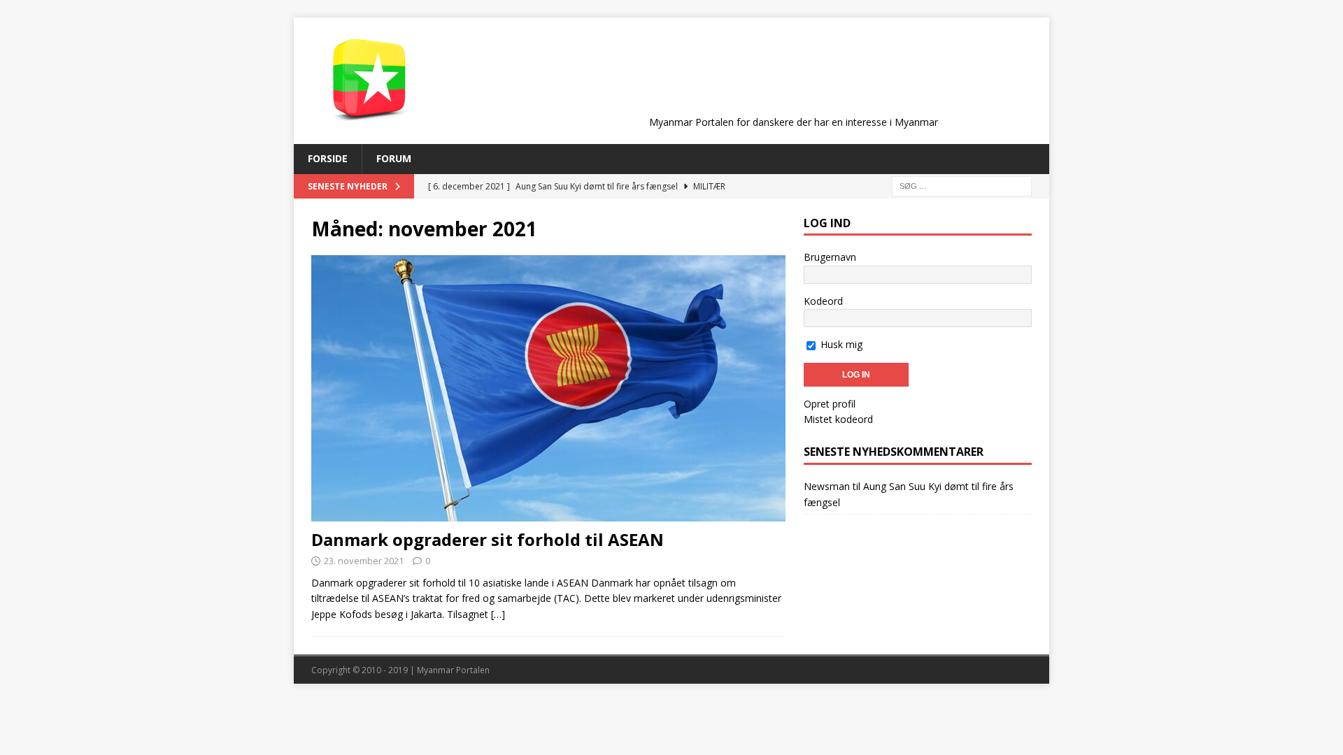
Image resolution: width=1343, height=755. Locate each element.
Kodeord (823, 301)
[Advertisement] (793, 78)
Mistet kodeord (838, 419)
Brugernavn (830, 257)
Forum (393, 158)
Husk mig (840, 344)
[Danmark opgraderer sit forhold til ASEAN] (548, 388)
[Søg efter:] (962, 185)
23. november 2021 (364, 560)
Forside (328, 158)
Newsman (827, 486)
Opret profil (829, 403)
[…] (498, 614)
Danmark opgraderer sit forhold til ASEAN (487, 539)
